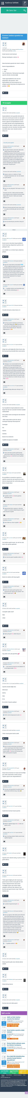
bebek (3, 1075)
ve (17, 1038)
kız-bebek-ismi (10, 1050)
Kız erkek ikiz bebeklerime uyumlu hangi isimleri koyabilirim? (16, 1058)
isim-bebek (17, 1024)
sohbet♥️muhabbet (11, 1038)
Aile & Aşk (15, 1021)
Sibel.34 (8, 1022)
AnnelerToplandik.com (5, 1077)
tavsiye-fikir (10, 1065)
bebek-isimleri (10, 1024)
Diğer (10, 49)
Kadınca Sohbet (12, 3)
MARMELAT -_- (10, 1035)
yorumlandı (9, 147)
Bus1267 (22, 1062)
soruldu (14, 50)
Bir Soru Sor (11, 10)
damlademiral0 (10, 1048)
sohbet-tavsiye (16, 1065)
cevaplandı (18, 112)
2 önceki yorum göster (8, 142)
